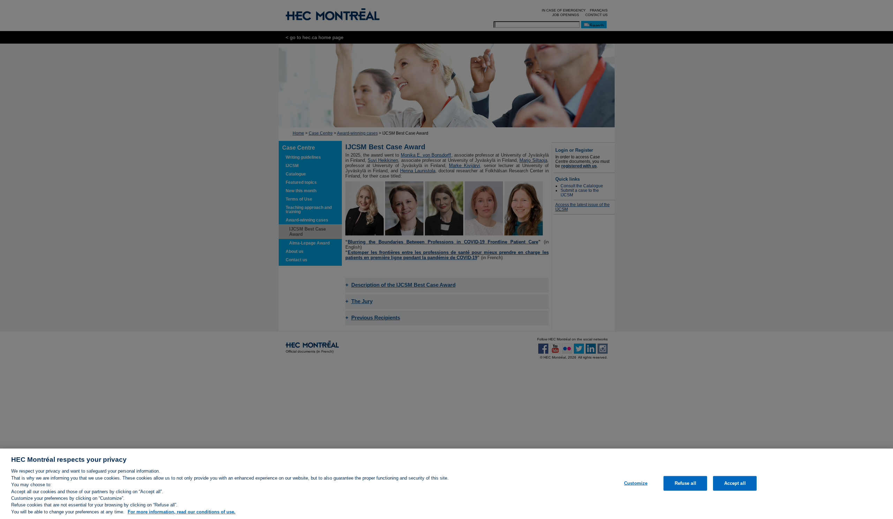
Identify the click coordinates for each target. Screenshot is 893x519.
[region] (446, 484)
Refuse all (685, 483)
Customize (635, 483)
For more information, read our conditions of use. (181, 511)
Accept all (735, 483)
